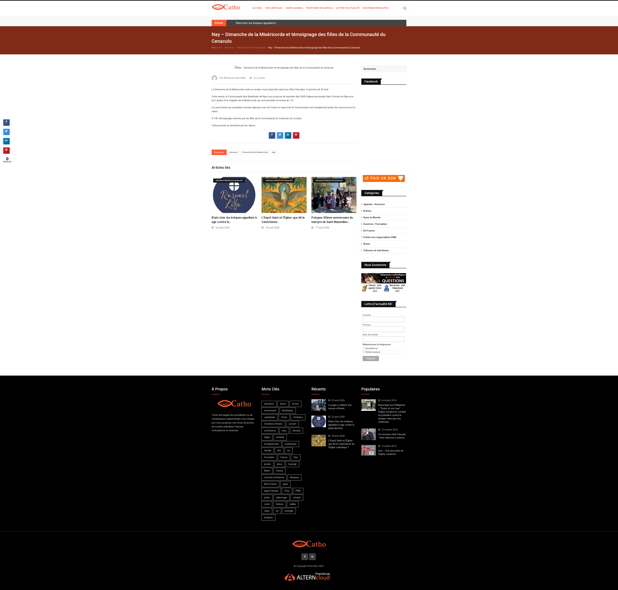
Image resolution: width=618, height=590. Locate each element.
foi (288, 450)
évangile (289, 511)
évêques (268, 517)
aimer (283, 403)
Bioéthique (287, 410)
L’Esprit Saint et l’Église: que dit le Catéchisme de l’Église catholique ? (341, 444)
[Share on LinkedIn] (6, 143)
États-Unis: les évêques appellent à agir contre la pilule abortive (271, 23)
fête (296, 457)
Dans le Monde (371, 217)
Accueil (257, 8)
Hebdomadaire (372, 352)
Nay (273, 152)
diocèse (296, 430)
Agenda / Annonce (374, 204)
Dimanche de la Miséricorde (255, 152)
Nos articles (274, 8)
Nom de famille (370, 334)
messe (279, 470)
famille (267, 450)
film (279, 450)
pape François (271, 490)
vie (277, 511)
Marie (267, 470)
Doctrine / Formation (375, 224)
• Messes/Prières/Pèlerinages (251, 47)
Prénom (367, 324)
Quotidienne (371, 348)
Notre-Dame (270, 484)
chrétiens (298, 417)
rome (267, 504)
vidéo (267, 511)
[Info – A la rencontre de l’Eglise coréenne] (368, 450)
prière (267, 497)
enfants (280, 437)
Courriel (367, 315)
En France (369, 230)
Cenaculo (233, 152)
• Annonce (229, 47)
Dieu (284, 430)
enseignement (271, 444)
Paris (287, 490)
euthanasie (290, 444)
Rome (366, 243)
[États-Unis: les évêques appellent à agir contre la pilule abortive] (318, 421)
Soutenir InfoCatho (376, 8)
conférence (270, 430)
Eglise (267, 437)
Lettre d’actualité (348, 8)
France (284, 457)
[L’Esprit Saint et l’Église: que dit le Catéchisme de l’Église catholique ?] (318, 440)
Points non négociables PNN (379, 237)
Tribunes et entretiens (376, 250)
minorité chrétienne (274, 477)
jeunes (267, 464)
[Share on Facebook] (272, 137)
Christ (284, 417)
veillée (293, 504)
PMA (298, 490)
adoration (269, 403)
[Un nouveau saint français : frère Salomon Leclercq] (368, 434)
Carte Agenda (294, 8)
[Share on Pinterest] (296, 137)
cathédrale (269, 417)
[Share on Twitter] (280, 137)
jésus (279, 464)
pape (285, 484)
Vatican (279, 504)
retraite (297, 497)
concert (292, 424)
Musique (294, 477)
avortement (270, 410)
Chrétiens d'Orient (273, 424)
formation (269, 457)
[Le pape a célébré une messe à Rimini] (318, 405)
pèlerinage (281, 497)
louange (292, 464)
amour (295, 403)
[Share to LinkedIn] (288, 137)
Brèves (367, 210)
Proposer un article (319, 8)
